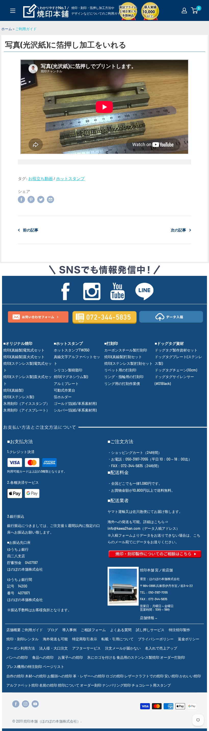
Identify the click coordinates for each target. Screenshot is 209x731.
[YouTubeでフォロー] (35, 704)
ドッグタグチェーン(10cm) (176, 370)
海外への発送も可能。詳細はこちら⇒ (138, 522)
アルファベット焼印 (22, 685)
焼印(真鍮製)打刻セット (123, 357)
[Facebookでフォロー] (15, 704)
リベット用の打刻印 (120, 370)
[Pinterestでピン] (31, 199)
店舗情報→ (149, 618)
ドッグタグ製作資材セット (176, 350)
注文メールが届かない (123, 648)
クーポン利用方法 (20, 648)
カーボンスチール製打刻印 (125, 350)
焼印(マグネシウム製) (71, 376)
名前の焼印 (48, 685)
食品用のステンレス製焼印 (137, 657)
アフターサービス (86, 648)
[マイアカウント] (184, 10)
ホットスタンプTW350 (71, 350)
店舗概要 (13, 630)
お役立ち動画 (40, 178)
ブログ (52, 630)
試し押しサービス (150, 630)
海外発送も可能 (55, 639)
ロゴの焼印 (115, 676)
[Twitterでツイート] (40, 199)
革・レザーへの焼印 (89, 676)
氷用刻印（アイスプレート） (26, 410)
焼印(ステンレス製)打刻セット (128, 363)
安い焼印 (171, 676)
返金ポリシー (188, 639)
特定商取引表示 (84, 639)
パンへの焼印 (17, 657)
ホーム (6, 29)
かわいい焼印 (190, 676)
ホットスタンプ (70, 178)
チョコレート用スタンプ (151, 685)
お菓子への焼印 (70, 657)
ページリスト (53, 666)
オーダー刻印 (90, 685)
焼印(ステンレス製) (18, 397)
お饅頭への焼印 (59, 676)
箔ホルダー (63, 397)
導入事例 (69, 630)
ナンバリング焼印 (116, 685)
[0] (194, 10)
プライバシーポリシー (156, 639)
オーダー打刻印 (172, 657)
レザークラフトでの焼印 (144, 676)
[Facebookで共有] (21, 199)
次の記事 (178, 230)
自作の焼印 (15, 676)
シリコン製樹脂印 (68, 370)
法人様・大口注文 (53, 648)
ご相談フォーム (93, 630)
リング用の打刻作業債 (122, 383)
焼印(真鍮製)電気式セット (24, 350)
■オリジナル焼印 (17, 343)
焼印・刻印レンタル (22, 639)
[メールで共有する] (50, 199)
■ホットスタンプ (68, 343)
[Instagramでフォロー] (25, 704)
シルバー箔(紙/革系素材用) (75, 410)
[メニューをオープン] (12, 11)
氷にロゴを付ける (101, 657)
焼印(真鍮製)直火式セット (24, 357)
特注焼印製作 (179, 630)
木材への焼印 (35, 676)
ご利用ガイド (26, 29)
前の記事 (30, 230)
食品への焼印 (43, 657)
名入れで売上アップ (161, 648)
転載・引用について (117, 639)
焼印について (68, 685)
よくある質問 (121, 630)
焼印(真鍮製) (13, 390)
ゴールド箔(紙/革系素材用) (75, 403)
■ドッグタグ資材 (169, 343)
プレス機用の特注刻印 (24, 666)
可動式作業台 (64, 390)
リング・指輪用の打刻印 (123, 376)
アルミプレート (66, 383)
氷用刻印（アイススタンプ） (26, 403)
